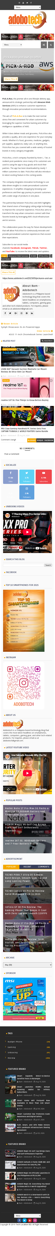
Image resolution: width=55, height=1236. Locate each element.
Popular (11, 867)
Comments (43, 867)
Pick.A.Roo (17, 116)
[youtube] (23, 2)
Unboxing (13, 1052)
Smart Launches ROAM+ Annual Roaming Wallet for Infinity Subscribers (33, 1089)
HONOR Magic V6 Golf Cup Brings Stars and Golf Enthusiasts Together (25, 827)
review (11, 1058)
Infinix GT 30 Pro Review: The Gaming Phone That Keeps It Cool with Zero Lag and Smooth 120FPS (26, 910)
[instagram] (19, 2)
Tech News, (29, 74)
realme (6, 380)
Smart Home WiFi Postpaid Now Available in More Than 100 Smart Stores (33, 1103)
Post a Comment (11, 454)
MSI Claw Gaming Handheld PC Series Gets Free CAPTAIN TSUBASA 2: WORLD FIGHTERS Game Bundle (24, 430)
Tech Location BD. (24, 1224)
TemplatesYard (25, 1229)
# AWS (33, 256)
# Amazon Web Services (18, 256)
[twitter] (27, 2)
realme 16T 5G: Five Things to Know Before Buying (24, 400)
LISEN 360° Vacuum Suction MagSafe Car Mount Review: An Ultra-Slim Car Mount (24, 370)
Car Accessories (9, 349)
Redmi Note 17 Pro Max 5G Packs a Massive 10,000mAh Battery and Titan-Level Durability (27, 811)
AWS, (13, 74)
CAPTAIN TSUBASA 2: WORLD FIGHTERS (17, 409)
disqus (40, 440)
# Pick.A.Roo (44, 256)
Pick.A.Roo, (20, 74)
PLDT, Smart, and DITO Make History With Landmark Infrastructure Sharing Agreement (33, 1127)
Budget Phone (15, 1042)
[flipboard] (35, 2)
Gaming (12, 1047)
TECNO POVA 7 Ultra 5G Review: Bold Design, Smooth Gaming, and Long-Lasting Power (26, 878)
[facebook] (31, 2)
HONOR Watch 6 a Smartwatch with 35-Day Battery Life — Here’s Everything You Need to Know (33, 1197)
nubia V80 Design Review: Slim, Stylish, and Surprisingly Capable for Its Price (26, 942)
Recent (27, 867)
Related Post (9, 341)
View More (48, 340)
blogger (32, 440)
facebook (48, 440)
